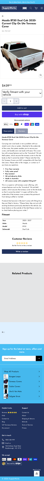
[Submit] (39, 358)
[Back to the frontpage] (2, 16)
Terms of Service (27, 425)
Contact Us (5, 419)
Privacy (24, 428)
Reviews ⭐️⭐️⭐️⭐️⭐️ (9, 412)
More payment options (22, 120)
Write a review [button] (22, 251)
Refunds (24, 422)
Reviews (22, 131)
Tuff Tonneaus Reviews (9, 425)
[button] (24, 8)
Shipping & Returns (28, 419)
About (24, 415)
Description (8, 131)
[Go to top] (36, 473)
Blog (3, 422)
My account (5, 428)
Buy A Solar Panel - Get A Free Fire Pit (22, 2)
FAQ (3, 415)
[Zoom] (41, 75)
